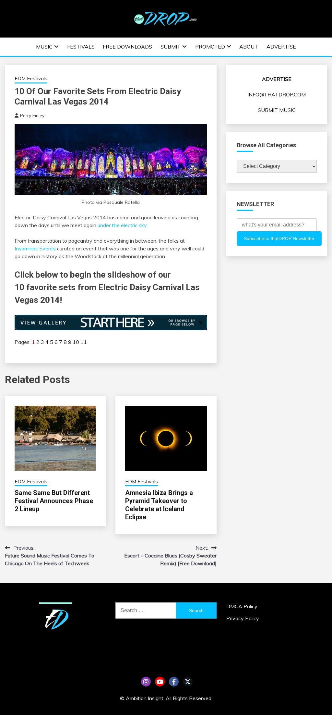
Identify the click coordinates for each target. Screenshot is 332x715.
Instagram (146, 682)
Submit (170, 46)
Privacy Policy (242, 618)
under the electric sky (122, 225)
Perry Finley (32, 115)
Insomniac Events (35, 248)
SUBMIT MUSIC (277, 110)
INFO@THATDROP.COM (276, 94)
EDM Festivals (31, 78)
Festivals (81, 46)
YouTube (160, 682)
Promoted (210, 46)
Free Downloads (127, 46)
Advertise (281, 46)
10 (76, 342)
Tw (188, 682)
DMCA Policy (241, 606)
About (248, 46)
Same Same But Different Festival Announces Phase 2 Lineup (54, 501)
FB (174, 682)
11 (83, 342)
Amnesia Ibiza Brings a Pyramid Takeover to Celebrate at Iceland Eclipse (159, 505)
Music (44, 46)
